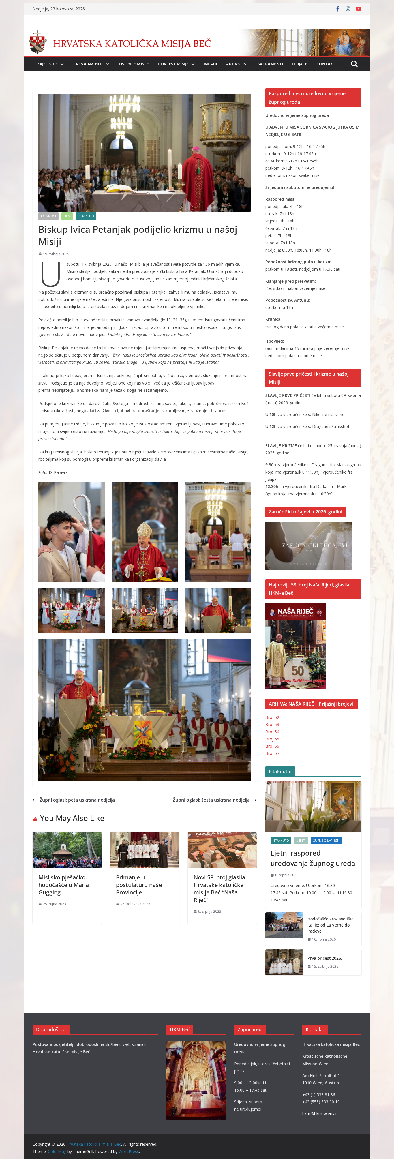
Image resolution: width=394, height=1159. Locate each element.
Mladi (210, 64)
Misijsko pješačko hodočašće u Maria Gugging (63, 884)
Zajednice (47, 64)
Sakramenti (270, 64)
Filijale (299, 64)
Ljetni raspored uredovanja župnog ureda (313, 858)
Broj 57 (272, 753)
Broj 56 (272, 746)
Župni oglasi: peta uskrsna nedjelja (77, 800)
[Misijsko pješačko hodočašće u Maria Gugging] (67, 836)
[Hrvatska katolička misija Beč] (197, 32)
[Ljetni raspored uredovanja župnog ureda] (313, 806)
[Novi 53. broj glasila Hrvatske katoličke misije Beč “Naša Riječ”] (222, 836)
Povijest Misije (173, 64)
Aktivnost (237, 64)
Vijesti (301, 841)
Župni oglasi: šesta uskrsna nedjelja (211, 800)
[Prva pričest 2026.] (284, 962)
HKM (67, 216)
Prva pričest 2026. (324, 958)
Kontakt (325, 64)
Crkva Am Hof (88, 64)
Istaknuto (86, 216)
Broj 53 (272, 724)
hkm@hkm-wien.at (319, 1113)
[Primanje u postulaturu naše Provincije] (144, 836)
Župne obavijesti (326, 841)
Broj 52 (272, 717)
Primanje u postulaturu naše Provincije (139, 884)
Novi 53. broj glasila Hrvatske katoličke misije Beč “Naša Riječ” (219, 888)
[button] (61, 64)
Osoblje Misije (134, 64)
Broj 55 (272, 739)
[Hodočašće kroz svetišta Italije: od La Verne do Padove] (284, 929)
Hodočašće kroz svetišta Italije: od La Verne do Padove (330, 925)
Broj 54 (272, 731)
